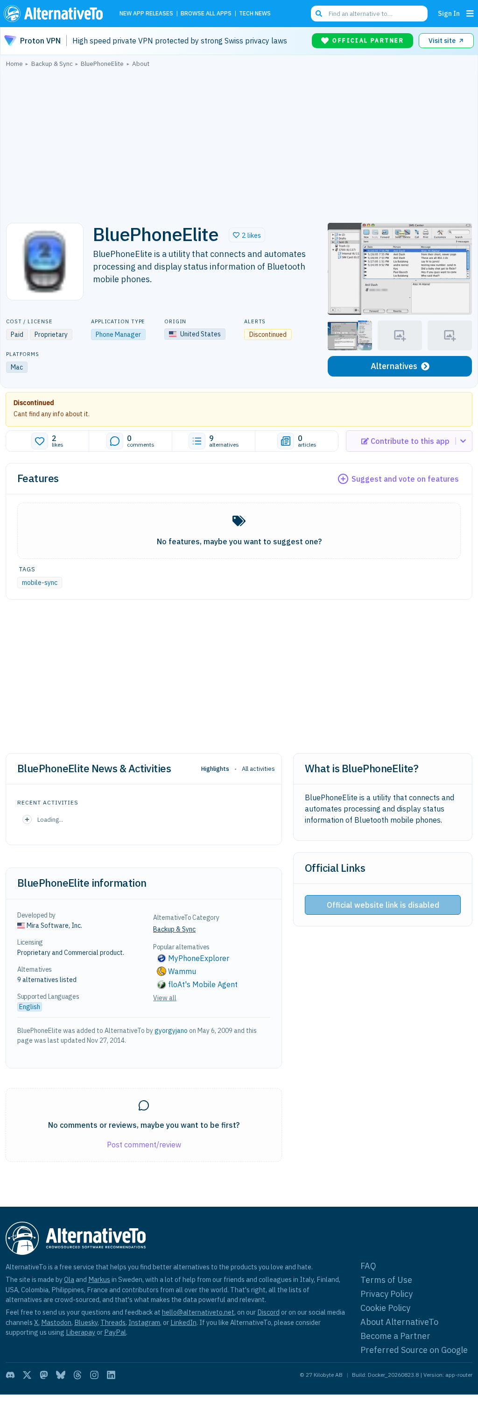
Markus (99, 1279)
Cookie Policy (385, 1307)
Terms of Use (386, 1279)
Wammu (182, 971)
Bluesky (86, 1322)
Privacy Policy (386, 1293)
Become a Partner (395, 1336)
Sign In (449, 13)
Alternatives (394, 366)
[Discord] (10, 1375)
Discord (268, 1312)
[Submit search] (319, 13)
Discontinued (34, 403)
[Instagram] (94, 1375)
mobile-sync (39, 582)
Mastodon (56, 1322)
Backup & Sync (174, 929)
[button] (247, 235)
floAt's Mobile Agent (203, 984)
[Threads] (77, 1375)
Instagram (144, 1322)
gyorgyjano (171, 1030)
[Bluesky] (60, 1375)
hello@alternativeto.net (198, 1312)
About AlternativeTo (399, 1322)
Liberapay (80, 1332)
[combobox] (369, 13)
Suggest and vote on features (405, 479)
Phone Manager (118, 334)
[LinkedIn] (111, 1375)
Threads (113, 1322)
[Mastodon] (44, 1375)
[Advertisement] (239, 142)
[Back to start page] (55, 13)
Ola (69, 1279)
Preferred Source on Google (414, 1350)
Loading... (50, 819)
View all (164, 998)
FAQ (368, 1265)
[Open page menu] (470, 13)
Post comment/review (144, 1144)
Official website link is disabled (383, 905)
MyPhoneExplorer (198, 958)
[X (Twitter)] (27, 1375)
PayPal (115, 1332)
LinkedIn (183, 1322)
